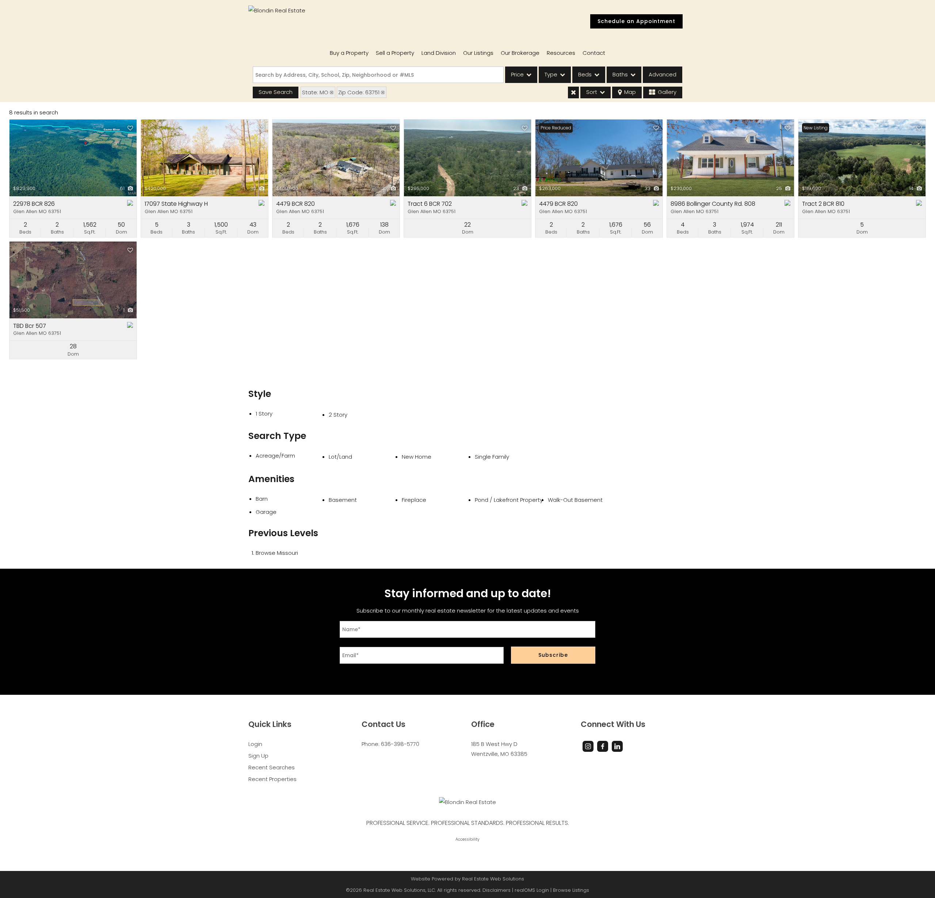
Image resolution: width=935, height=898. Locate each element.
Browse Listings (571, 890)
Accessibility (467, 839)
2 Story (338, 414)
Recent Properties (272, 779)
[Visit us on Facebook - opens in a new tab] (602, 746)
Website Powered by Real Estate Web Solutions (467, 878)
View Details (73, 158)
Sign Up (258, 755)
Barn (262, 499)
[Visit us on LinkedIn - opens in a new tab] (617, 746)
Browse (277, 553)
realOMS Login (532, 890)
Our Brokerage (520, 53)
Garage (266, 512)
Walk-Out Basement (575, 500)
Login (255, 744)
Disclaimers (496, 890)
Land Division (438, 53)
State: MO (315, 92)
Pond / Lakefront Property (509, 500)
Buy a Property (349, 53)
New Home (416, 457)
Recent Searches (271, 767)
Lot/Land (340, 457)
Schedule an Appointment (636, 21)
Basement (343, 500)
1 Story (264, 413)
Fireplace (414, 500)
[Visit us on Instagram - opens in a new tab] (588, 746)
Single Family (492, 457)
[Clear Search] (573, 92)
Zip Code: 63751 (358, 92)
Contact (594, 53)
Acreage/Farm (275, 455)
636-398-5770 (400, 744)
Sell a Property (395, 53)
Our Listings (478, 53)
